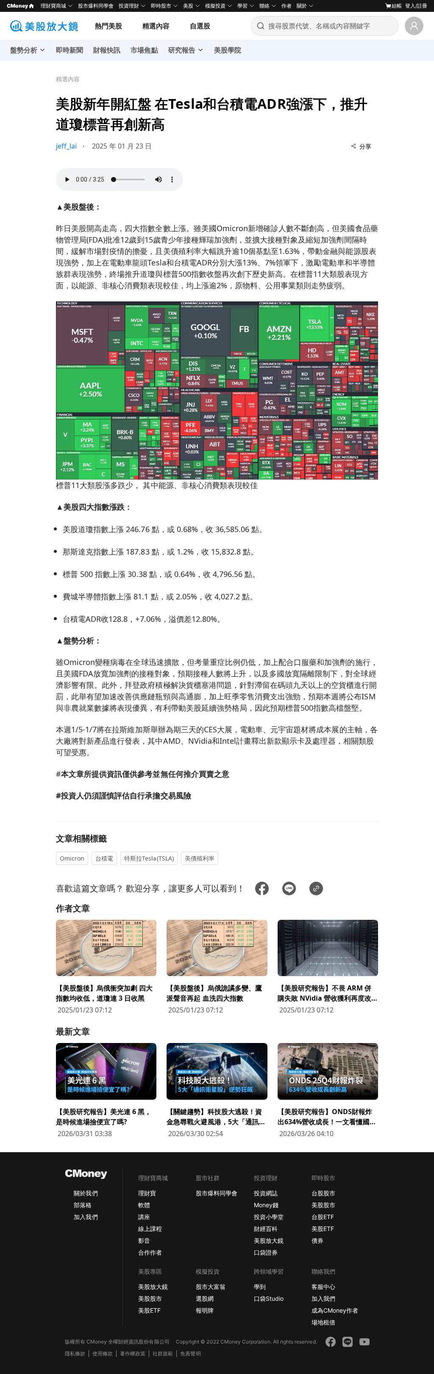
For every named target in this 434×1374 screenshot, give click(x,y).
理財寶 (147, 1193)
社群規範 (163, 1353)
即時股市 (161, 6)
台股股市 (323, 1193)
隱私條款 (75, 1353)
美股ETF (323, 1228)
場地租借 (323, 1322)
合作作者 (150, 1252)
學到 (260, 1286)
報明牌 (205, 1310)
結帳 (397, 6)
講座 (144, 1216)
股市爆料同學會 (96, 6)
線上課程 (150, 1228)
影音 (144, 1240)
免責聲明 (190, 1353)
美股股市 (323, 1204)
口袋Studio (269, 1298)
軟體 (144, 1204)
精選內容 (156, 25)
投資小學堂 (269, 1216)
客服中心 (323, 1286)
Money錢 (266, 1204)
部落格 (83, 1204)
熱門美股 (108, 25)
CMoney (17, 6)
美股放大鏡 (269, 1240)
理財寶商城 (53, 6)
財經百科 (266, 1228)
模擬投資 (215, 6)
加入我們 (85, 1216)
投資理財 (129, 6)
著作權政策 (132, 1353)
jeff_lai (66, 146)
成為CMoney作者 (335, 1310)
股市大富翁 (210, 1286)
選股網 (205, 1298)
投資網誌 (266, 1193)
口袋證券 (266, 1252)
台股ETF (323, 1216)
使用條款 (102, 1353)
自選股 (200, 25)
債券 (317, 1240)
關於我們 (85, 1193)
